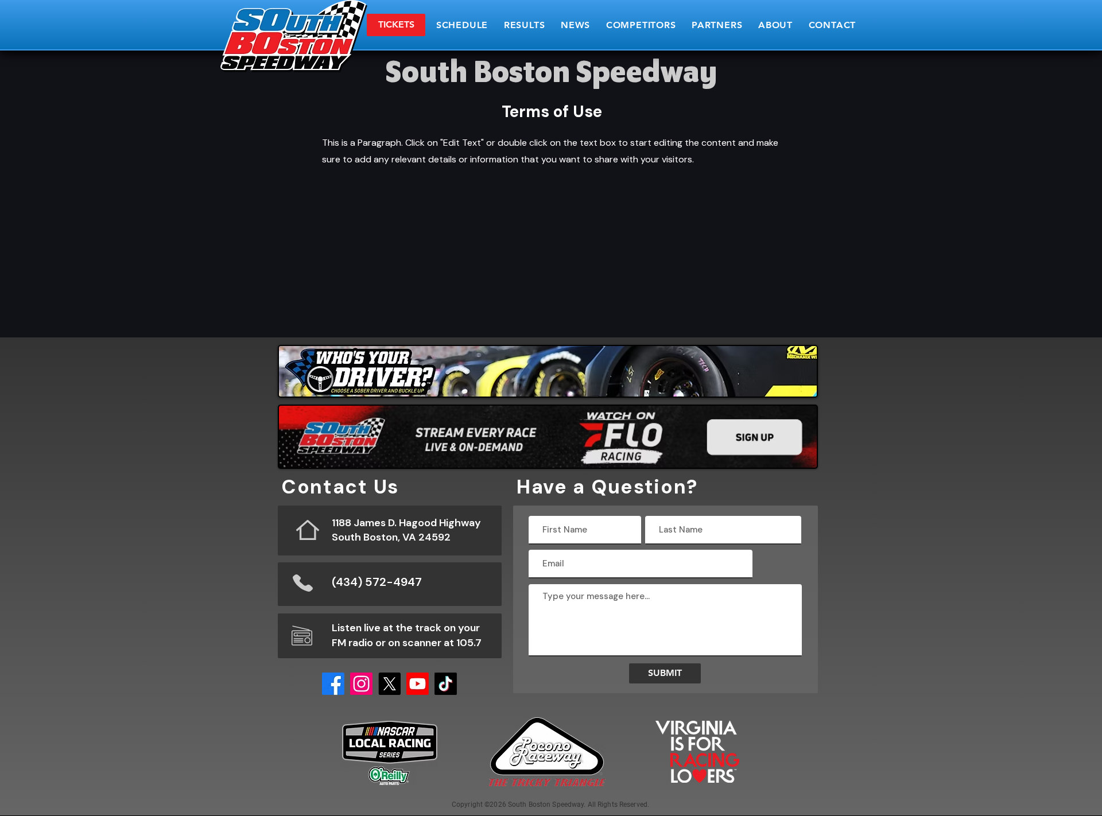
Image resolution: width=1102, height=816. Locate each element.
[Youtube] (417, 684)
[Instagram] (361, 684)
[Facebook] (333, 684)
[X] (389, 684)
